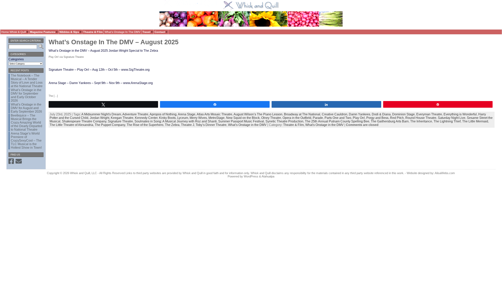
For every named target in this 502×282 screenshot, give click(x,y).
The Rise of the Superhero (145, 125)
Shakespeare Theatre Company (84, 121)
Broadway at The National (302, 114)
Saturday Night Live (451, 117)
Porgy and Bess (377, 117)
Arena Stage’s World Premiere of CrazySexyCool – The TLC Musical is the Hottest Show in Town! (26, 140)
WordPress (251, 176)
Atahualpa (268, 176)
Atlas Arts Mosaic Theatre (214, 114)
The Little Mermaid (475, 121)
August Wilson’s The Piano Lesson (258, 114)
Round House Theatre (420, 117)
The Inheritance (421, 121)
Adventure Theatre (135, 114)
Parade (318, 117)
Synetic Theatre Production (284, 121)
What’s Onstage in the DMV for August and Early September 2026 (26, 108)
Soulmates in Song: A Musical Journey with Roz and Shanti (176, 121)
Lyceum (182, 117)
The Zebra (172, 125)
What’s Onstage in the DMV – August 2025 (113, 42)
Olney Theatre (271, 117)
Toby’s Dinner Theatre (211, 125)
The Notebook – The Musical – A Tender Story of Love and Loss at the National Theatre (27, 81)
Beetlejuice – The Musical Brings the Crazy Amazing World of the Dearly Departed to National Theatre (26, 122)
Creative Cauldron (334, 114)
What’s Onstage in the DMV (247, 125)
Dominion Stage (403, 114)
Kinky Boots (167, 117)
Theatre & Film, (294, 125)
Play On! (359, 117)
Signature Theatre (120, 121)
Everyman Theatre (429, 114)
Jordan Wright (99, 117)
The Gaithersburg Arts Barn (390, 121)
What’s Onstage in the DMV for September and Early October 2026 (26, 95)
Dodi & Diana (381, 114)
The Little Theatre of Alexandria (71, 125)
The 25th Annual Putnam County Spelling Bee (337, 121)
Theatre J (187, 125)
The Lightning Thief (447, 121)
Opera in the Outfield (297, 117)
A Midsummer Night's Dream (101, 114)
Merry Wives (198, 117)
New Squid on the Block (243, 117)
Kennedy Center (146, 117)
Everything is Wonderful (460, 114)
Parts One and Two (338, 117)
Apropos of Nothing (163, 114)
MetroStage (216, 117)
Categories (16, 59)
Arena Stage (186, 114)
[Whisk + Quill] (251, 14)
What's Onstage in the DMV (324, 125)
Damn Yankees (359, 114)
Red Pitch (397, 117)
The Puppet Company (110, 125)
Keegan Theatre (122, 117)
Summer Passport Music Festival (241, 121)
